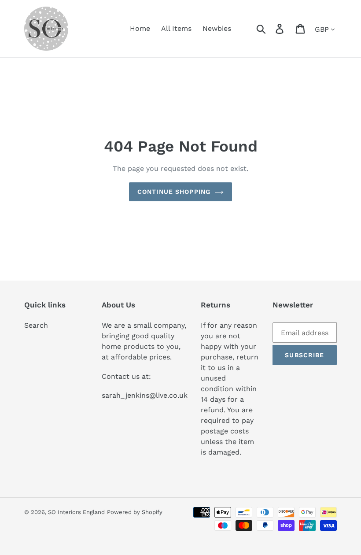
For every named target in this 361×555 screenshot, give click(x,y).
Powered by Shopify (134, 512)
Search (36, 325)
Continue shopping (173, 191)
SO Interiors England (76, 512)
